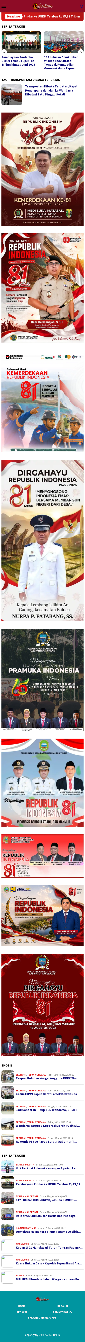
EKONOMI (21, 1074)
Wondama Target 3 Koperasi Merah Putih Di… (48, 1126)
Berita (20, 1164)
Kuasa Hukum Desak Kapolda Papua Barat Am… (49, 1263)
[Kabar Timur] (42, 6)
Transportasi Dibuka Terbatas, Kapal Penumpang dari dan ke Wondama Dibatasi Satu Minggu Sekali (51, 90)
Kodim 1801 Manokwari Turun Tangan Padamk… (49, 1247)
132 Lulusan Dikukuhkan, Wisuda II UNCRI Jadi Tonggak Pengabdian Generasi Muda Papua (19, 62)
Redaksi (62, 1306)
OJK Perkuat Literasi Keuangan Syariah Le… (47, 1168)
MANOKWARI (31, 1196)
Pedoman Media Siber (42, 1318)
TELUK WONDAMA (36, 1074)
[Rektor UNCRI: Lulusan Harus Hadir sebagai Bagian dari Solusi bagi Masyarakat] (64, 42)
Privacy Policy (62, 1312)
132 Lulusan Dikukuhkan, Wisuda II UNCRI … (46, 1200)
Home (21, 1306)
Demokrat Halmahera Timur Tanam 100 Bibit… (48, 1232)
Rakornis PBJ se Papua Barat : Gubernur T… (46, 1141)
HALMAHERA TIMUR (26, 1228)
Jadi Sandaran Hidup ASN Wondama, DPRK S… (48, 1110)
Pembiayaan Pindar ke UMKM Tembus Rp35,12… (49, 1184)
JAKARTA (29, 1164)
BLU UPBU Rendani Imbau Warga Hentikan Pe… (49, 1279)
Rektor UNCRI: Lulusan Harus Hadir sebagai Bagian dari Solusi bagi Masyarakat (63, 60)
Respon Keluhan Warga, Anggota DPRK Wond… (49, 1078)
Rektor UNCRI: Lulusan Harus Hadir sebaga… (47, 1216)
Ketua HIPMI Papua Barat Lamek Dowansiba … (48, 1094)
